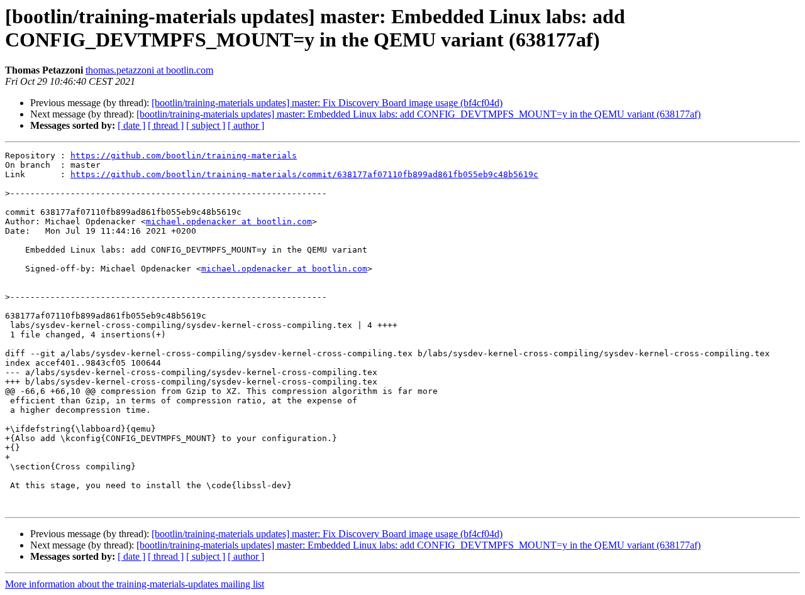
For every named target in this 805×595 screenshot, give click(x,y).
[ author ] (246, 125)
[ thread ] (166, 125)
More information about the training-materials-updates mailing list (134, 584)
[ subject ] (205, 125)
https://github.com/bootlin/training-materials (183, 155)
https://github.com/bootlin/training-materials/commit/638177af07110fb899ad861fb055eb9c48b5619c (304, 174)
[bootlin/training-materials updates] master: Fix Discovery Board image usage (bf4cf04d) (327, 102)
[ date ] (131, 125)
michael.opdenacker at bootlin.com (229, 221)
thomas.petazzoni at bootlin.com (149, 70)
